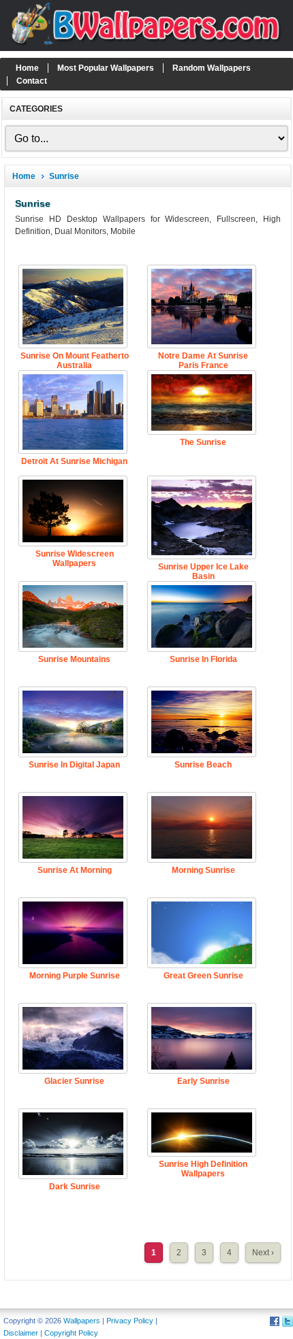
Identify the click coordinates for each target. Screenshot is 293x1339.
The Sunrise (203, 442)
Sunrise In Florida (203, 659)
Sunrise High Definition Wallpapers (203, 1168)
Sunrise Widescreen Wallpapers (74, 558)
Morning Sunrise (203, 870)
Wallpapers (81, 1321)
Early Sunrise (203, 1081)
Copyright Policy (71, 1333)
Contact (31, 81)
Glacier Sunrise (74, 1081)
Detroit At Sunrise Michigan (74, 461)
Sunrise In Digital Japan (74, 765)
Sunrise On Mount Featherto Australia (74, 360)
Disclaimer (20, 1333)
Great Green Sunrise (203, 975)
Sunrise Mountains (74, 659)
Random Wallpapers (211, 68)
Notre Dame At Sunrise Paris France (203, 360)
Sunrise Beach (203, 765)
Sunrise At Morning (74, 870)
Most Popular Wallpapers (105, 68)
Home (27, 68)
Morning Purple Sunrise (74, 975)
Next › (263, 1252)
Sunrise (64, 176)
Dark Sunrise (74, 1186)
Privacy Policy (129, 1321)
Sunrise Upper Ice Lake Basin (203, 571)
